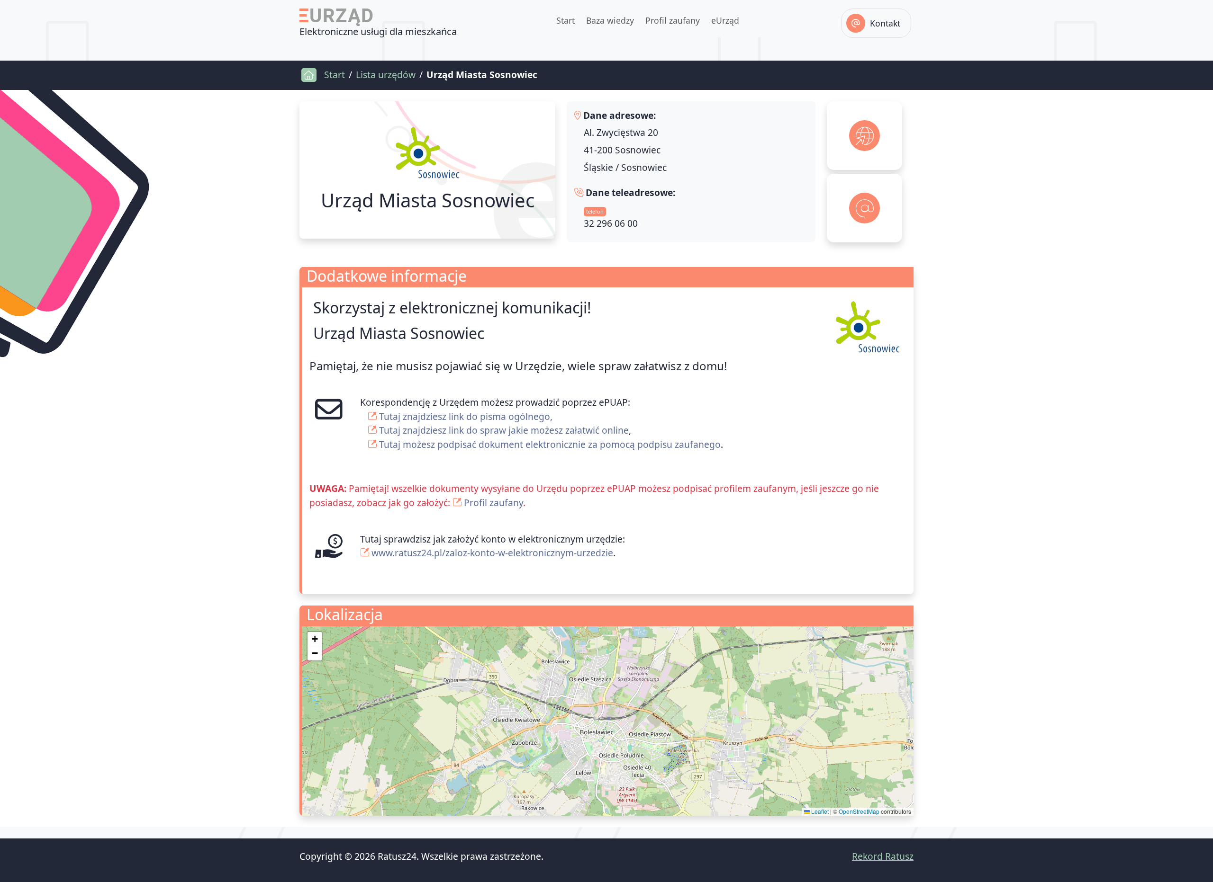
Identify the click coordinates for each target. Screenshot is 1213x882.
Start (565, 20)
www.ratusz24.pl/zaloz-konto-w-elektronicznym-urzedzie (492, 552)
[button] (315, 639)
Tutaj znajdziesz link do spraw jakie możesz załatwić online (504, 430)
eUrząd (725, 20)
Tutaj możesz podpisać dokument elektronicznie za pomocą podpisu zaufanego (550, 444)
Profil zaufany (672, 20)
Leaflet (819, 811)
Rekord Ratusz (883, 856)
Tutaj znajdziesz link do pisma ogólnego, (465, 416)
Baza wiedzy (610, 20)
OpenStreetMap (859, 811)
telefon (595, 211)
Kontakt (885, 23)
